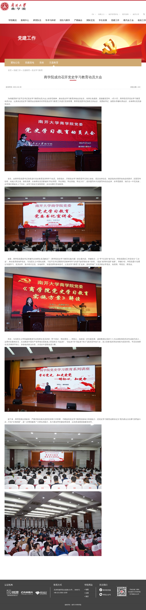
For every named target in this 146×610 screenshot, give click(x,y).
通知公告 (15, 62)
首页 (10, 70)
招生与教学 (65, 20)
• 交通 (86, 593)
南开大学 (136, 14)
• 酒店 (86, 596)
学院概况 (12, 20)
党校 (41, 62)
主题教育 (53, 62)
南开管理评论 (113, 14)
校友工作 (142, 20)
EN (93, 14)
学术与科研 (50, 20)
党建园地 (29, 62)
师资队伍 (37, 20)
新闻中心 (25, 20)
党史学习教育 (37, 70)
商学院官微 (107, 590)
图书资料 (125, 14)
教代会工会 (128, 20)
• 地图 (86, 589)
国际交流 (90, 20)
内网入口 (101, 14)
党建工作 (115, 20)
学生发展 (103, 20)
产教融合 (78, 20)
